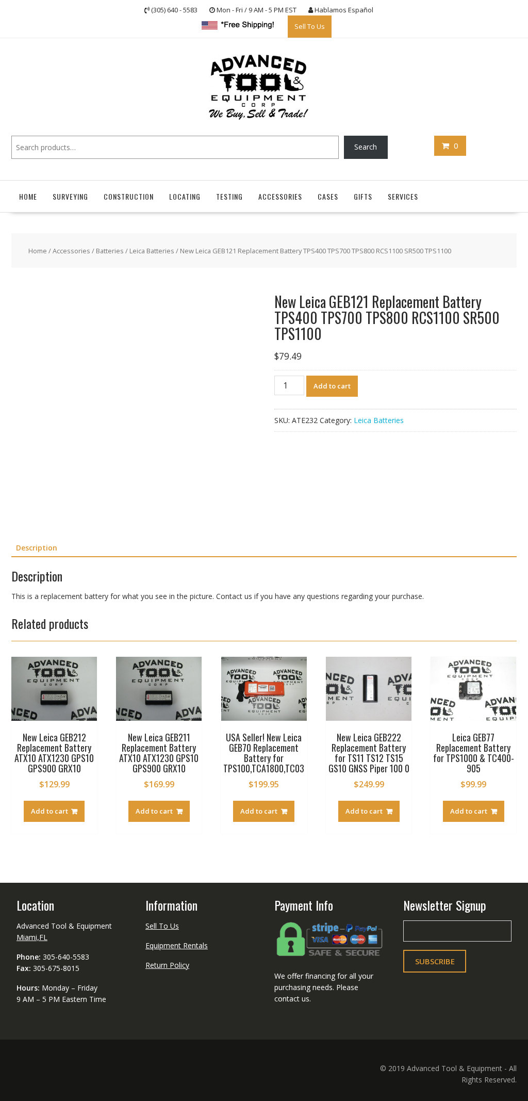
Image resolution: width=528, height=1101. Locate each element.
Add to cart (332, 385)
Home (28, 195)
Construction (129, 195)
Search (365, 146)
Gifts (363, 195)
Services (403, 195)
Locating (185, 195)
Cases (328, 195)
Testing (229, 195)
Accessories (280, 195)
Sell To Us (309, 25)
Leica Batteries (151, 250)
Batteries (110, 250)
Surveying (70, 195)
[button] (237, 299)
